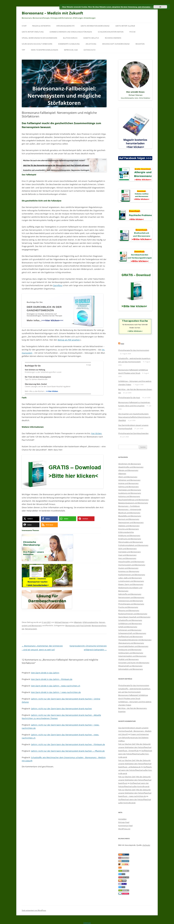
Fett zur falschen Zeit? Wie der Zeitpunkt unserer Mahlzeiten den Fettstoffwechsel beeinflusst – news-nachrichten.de (134, 792)
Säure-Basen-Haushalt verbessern (37, 44)
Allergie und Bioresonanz (128, 470)
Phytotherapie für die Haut (129, 397)
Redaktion (140, 44)
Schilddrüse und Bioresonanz (130, 623)
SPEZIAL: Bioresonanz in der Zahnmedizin (39, 38)
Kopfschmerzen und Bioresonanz (131, 574)
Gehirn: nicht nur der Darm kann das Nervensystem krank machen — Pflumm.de (68, 751)
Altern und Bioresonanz (127, 477)
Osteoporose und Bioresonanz (130, 600)
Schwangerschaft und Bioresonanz (132, 633)
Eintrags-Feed (123, 822)
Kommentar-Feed (125, 825)
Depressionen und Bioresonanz (131, 522)
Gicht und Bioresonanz (127, 548)
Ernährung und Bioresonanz (129, 539)
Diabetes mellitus (91, 38)
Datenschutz (89, 50)
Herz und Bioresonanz (127, 558)
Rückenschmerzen (113, 38)
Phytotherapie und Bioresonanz (131, 604)
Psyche (132, 32)
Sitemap (87, 922)
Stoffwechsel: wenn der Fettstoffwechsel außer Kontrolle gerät (135, 753)
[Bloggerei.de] (123, 894)
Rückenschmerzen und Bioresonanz (132, 613)
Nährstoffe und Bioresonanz (129, 594)
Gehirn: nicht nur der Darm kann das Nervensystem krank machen (61, 708)
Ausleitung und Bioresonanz (129, 493)
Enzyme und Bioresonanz (128, 529)
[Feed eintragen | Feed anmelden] (122, 881)
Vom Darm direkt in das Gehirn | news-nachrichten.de (56, 692)
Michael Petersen (62, 622)
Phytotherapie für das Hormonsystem (133, 350)
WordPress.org (124, 829)
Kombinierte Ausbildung (69, 44)
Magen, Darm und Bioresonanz (130, 584)
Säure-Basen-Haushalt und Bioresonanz (134, 617)
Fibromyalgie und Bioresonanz (130, 542)
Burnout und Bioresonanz (128, 519)
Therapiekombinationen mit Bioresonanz (134, 640)
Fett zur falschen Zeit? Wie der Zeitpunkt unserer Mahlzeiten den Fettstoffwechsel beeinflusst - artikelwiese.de (134, 763)
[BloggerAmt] (123, 861)
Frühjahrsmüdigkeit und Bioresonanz (133, 545)
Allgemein (78, 622)
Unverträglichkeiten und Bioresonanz (133, 646)
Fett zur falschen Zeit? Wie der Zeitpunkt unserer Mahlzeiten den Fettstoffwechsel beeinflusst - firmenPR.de (134, 747)
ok (160, 7)
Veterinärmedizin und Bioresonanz (132, 656)
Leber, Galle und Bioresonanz (130, 578)
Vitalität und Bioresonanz (128, 659)
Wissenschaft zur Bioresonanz (116, 44)
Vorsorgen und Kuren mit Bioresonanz (133, 662)
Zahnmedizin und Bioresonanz (130, 669)
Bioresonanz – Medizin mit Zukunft (52, 13)
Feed (122, 344)
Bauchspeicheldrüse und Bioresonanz (133, 499)
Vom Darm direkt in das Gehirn (45, 672)
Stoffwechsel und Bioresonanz (130, 636)
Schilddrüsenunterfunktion (110, 32)
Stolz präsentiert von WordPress (34, 910)
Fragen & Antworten (41, 26)
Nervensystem (31, 629)
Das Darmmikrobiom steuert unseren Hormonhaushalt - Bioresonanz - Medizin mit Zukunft (134, 731)
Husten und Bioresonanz (128, 568)
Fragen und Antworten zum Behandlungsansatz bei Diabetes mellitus (133, 737)
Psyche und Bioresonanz (128, 607)
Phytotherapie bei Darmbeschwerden (133, 433)
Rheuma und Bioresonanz (128, 610)
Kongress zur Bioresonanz (128, 571)
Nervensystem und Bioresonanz (131, 597)
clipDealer (146, 845)
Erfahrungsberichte (65, 26)
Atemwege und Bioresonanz (129, 490)
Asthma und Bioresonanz (128, 486)
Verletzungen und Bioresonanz (130, 653)
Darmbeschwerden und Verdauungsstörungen (71, 32)
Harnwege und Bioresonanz (129, 552)
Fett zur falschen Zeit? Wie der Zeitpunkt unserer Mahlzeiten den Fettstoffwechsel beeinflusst (134, 779)
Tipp (23, 50)
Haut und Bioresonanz (127, 555)
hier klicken (96, 433)
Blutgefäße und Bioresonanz (129, 516)
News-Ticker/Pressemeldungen (44, 50)
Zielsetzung (91, 44)
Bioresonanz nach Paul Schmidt (78, 625)
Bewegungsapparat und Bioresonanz (133, 503)
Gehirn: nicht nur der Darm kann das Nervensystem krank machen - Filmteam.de (68, 744)
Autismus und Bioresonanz (129, 496)
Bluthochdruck (70, 38)
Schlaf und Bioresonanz (127, 627)
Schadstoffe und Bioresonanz (130, 620)
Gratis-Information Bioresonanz (95, 26)
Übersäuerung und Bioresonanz (131, 643)
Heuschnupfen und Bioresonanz (131, 561)
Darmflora (57, 285)
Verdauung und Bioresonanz (129, 649)
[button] (30, 518)
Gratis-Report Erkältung (33, 32)
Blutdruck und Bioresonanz (129, 512)
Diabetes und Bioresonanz (128, 525)
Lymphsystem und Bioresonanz (131, 581)
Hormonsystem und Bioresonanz (131, 565)
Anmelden (122, 819)
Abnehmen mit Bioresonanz (129, 464)
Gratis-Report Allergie (125, 26)
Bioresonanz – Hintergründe (129, 509)
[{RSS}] (123, 871)
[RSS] (120, 868)
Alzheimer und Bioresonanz (129, 480)
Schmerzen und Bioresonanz (129, 630)
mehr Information (144, 7)
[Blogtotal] (123, 864)
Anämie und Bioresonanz (128, 483)
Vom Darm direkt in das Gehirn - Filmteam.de (51, 679)
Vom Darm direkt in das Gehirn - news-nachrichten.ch (55, 685)
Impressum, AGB (71, 50)
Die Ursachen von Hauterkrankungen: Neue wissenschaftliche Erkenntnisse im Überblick (134, 417)
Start (24, 26)
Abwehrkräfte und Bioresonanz (130, 467)
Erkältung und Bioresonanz (129, 535)
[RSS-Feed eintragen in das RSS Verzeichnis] (123, 855)
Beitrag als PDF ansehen (69, 340)
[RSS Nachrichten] (123, 877)
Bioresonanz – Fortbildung (129, 506)
